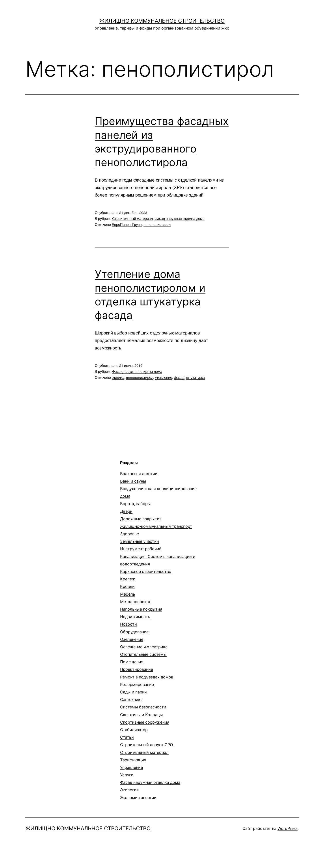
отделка (118, 377)
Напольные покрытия (141, 609)
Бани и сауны (133, 481)
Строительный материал (132, 218)
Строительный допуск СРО (146, 744)
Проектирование (136, 669)
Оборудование (134, 632)
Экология (129, 790)
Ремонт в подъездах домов (146, 677)
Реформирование (137, 684)
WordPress (287, 828)
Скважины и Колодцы (141, 714)
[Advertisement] (62, 491)
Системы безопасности (143, 707)
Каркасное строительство (145, 571)
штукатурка (195, 377)
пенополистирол (157, 224)
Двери (126, 511)
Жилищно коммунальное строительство (162, 21)
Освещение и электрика (144, 647)
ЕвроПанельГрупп (127, 224)
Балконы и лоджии (138, 473)
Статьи (127, 737)
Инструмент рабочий (141, 548)
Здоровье (129, 533)
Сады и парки (133, 692)
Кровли (127, 586)
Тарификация (133, 760)
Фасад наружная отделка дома (180, 218)
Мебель (127, 594)
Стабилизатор (134, 729)
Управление (131, 767)
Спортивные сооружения (144, 722)
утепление (163, 377)
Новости (128, 624)
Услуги (126, 775)
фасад (179, 377)
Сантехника (131, 699)
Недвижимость (135, 616)
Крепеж (127, 579)
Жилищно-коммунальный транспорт (156, 526)
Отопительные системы (143, 654)
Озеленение (131, 639)
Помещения (131, 662)
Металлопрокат (135, 601)
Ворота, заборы (135, 503)
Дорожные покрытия (141, 519)
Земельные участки (139, 541)
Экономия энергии (138, 797)
